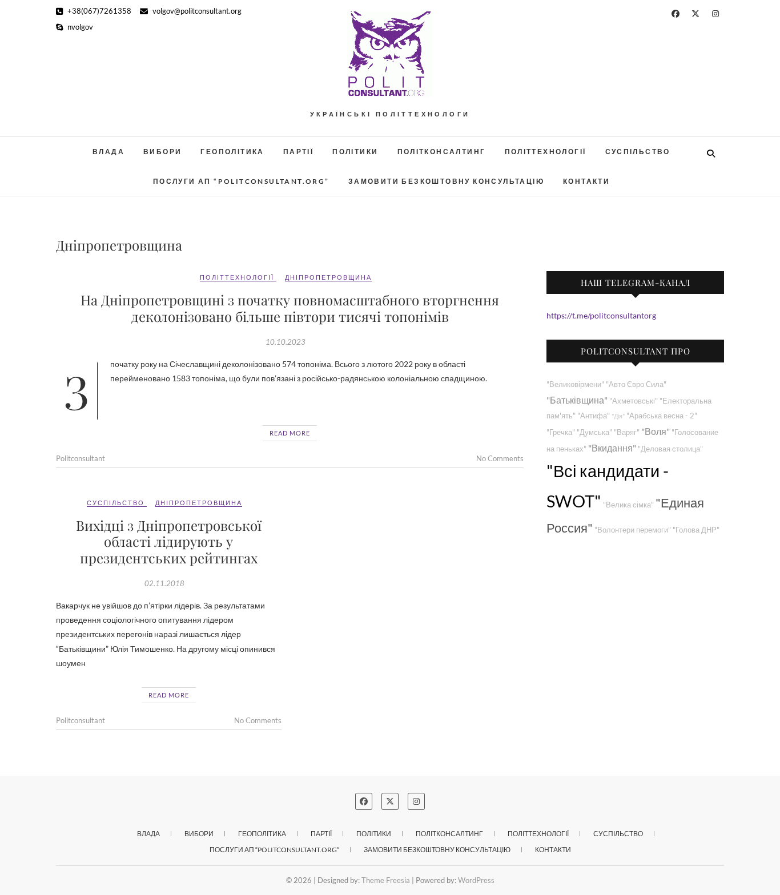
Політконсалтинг (441, 151)
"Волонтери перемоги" (632, 530)
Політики (355, 151)
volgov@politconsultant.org (196, 10)
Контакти (586, 181)
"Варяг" (627, 432)
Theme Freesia (385, 880)
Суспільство (637, 151)
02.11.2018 (164, 583)
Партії (298, 151)
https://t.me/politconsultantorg (601, 315)
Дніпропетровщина (328, 277)
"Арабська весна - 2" (661, 416)
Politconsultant (80, 458)
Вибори (162, 151)
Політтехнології (545, 151)
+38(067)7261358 (98, 10)
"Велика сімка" (628, 505)
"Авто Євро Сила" (636, 384)
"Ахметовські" (633, 401)
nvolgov (79, 26)
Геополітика (232, 151)
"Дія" (618, 416)
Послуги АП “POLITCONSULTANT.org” (241, 181)
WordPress (476, 880)
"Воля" (655, 431)
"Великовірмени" (575, 384)
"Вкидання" (612, 447)
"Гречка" (560, 432)
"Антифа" (593, 416)
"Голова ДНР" (696, 530)
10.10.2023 (285, 341)
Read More (290, 433)
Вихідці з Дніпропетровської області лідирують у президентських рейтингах (169, 541)
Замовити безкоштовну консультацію (446, 181)
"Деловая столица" (670, 449)
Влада (108, 151)
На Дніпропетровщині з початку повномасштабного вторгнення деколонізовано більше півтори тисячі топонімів (290, 308)
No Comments (500, 458)
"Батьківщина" (577, 399)
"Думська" (594, 432)
